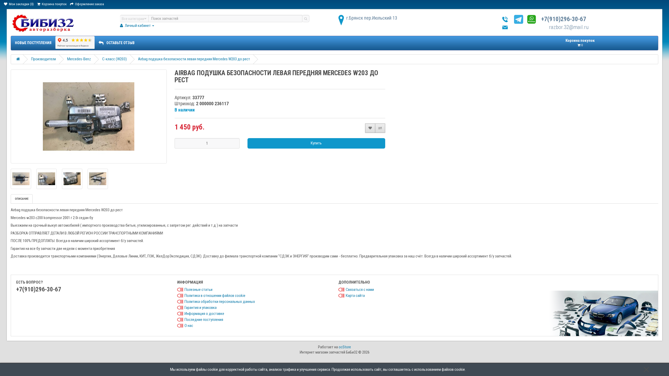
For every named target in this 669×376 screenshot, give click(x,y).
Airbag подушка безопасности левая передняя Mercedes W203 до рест (194, 59)
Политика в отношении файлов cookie (214, 295)
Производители (43, 59)
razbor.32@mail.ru (569, 27)
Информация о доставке (204, 313)
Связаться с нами (360, 289)
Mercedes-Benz (79, 59)
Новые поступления (33, 43)
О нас (188, 325)
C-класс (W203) (114, 59)
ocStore (345, 347)
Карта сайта (355, 295)
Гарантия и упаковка (200, 307)
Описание (21, 198)
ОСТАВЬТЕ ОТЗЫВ (120, 43)
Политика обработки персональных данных (219, 301)
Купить (316, 143)
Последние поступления (203, 319)
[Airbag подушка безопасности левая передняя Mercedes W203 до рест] (89, 116)
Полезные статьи (198, 289)
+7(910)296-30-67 (563, 19)
